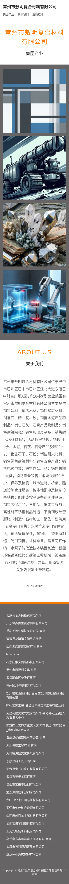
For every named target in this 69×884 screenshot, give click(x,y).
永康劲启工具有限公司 (21, 761)
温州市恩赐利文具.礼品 (21, 669)
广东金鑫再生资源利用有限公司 (26, 623)
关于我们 (23, 14)
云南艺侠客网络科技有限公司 (25, 823)
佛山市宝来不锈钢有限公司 (24, 784)
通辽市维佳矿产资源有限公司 (25, 807)
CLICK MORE (34, 586)
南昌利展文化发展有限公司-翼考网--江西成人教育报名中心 (35, 715)
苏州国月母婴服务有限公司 (24, 685)
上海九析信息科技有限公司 (24, 831)
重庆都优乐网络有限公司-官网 (25, 737)
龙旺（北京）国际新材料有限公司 (28, 800)
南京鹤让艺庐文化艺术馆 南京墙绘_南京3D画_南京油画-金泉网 (36, 728)
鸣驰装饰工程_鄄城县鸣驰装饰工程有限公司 (35, 705)
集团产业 (8, 14)
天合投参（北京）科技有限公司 (26, 769)
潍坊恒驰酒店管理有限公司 (24, 854)
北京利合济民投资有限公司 (24, 615)
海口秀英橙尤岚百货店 (21, 776)
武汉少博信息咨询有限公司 (24, 792)
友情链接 (37, 14)
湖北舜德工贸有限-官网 (21, 745)
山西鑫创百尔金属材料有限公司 (26, 815)
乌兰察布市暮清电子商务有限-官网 (28, 839)
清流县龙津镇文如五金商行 (24, 638)
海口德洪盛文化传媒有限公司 (25, 753)
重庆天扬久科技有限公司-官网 (25, 631)
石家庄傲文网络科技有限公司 (25, 662)
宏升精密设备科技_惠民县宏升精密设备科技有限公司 (35, 695)
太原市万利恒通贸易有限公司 (25, 846)
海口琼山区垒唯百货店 (21, 677)
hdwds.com (13, 654)
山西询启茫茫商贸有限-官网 (24, 646)
